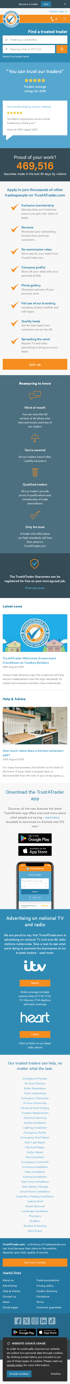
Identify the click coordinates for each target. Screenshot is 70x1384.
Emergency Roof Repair (35, 1137)
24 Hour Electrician (35, 1103)
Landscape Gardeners (35, 1211)
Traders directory (46, 1291)
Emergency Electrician (35, 1098)
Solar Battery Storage (35, 1186)
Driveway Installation (35, 1167)
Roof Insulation (35, 1157)
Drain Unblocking (35, 1093)
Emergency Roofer (35, 1132)
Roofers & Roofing (35, 1226)
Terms (40, 1302)
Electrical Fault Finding (35, 1108)
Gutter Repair (35, 1152)
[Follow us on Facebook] (18, 1321)
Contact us (9, 1296)
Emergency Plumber (34, 1078)
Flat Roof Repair (35, 1147)
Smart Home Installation (35, 1191)
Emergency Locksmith (35, 1162)
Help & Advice (14, 698)
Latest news (12, 606)
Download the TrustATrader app (35, 794)
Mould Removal (35, 1206)
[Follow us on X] (26, 1321)
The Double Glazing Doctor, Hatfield (29, 107)
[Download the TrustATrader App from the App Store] (35, 851)
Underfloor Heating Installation (35, 1196)
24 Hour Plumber (35, 1083)
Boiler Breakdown (35, 1088)
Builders (35, 1221)
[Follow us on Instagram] (35, 1321)
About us (8, 1280)
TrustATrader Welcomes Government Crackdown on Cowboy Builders (29, 660)
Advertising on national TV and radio (35, 921)
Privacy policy (45, 1285)
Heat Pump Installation (35, 1181)
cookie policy (15, 1365)
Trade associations (47, 1280)
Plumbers (35, 1216)
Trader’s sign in (58, 11)
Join (45, 4)
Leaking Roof (35, 1201)
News (6, 1302)
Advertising (10, 1285)
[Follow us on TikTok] (52, 1321)
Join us (35, 364)
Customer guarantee (49, 1307)
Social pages (10, 1307)
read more (52, 817)
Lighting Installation (35, 1127)
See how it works (35, 1262)
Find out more (35, 588)
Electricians (35, 1231)
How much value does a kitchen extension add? (33, 752)
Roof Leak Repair (35, 1142)
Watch (35, 983)
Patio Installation (35, 1172)
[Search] (61, 49)
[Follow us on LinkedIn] (43, 1321)
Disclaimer (43, 1296)
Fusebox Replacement (35, 1113)
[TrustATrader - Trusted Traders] (11, 17)
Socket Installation (35, 1123)
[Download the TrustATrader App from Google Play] (35, 838)
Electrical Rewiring (35, 1118)
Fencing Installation (35, 1177)
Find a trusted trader (47, 31)
